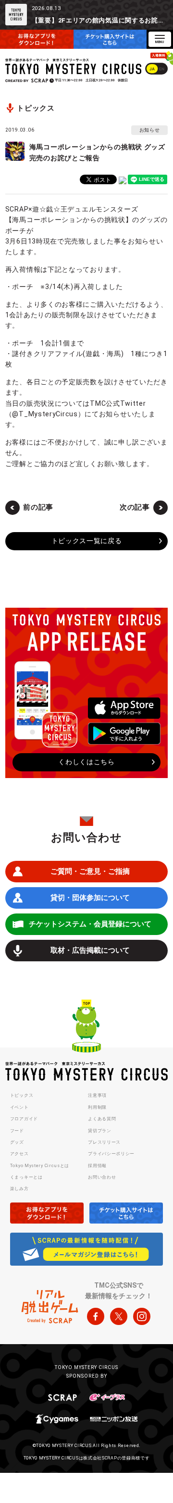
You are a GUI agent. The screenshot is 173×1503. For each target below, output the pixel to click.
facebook (95, 1316)
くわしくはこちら (86, 762)
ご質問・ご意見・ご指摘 (90, 871)
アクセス (19, 1153)
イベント (19, 1107)
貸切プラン (99, 1130)
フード (17, 1130)
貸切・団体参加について (90, 897)
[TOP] (86, 1027)
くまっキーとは (26, 1177)
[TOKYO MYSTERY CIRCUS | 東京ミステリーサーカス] (74, 66)
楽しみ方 (19, 1188)
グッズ (17, 1142)
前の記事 (38, 507)
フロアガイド (24, 1118)
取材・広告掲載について (90, 950)
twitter (118, 1316)
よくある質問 (102, 1118)
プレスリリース (104, 1142)
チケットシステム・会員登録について (90, 924)
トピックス (22, 1095)
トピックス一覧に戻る (86, 541)
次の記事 (135, 507)
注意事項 (97, 1095)
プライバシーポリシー (111, 1153)
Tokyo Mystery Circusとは (39, 1165)
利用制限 (97, 1107)
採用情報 (97, 1165)
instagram (141, 1316)
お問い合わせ (102, 1177)
